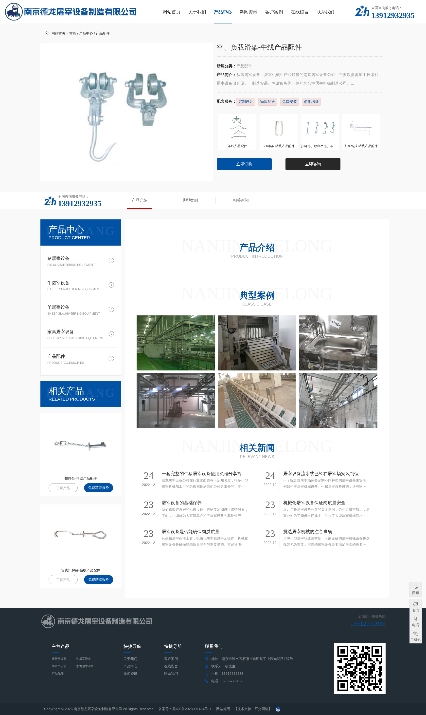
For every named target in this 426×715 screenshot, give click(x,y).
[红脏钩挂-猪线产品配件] (361, 128)
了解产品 (63, 488)
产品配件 (103, 33)
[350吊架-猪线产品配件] (279, 128)
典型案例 (190, 200)
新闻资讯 (248, 11)
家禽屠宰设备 (85, 666)
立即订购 (244, 164)
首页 (72, 33)
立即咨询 (313, 164)
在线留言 (300, 11)
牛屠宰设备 (83, 658)
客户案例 (274, 11)
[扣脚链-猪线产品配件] (80, 443)
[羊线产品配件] (237, 128)
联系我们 (325, 11)
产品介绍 (139, 200)
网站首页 (171, 11)
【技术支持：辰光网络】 (253, 709)
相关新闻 (241, 200)
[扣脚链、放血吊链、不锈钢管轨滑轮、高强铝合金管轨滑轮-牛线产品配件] (320, 128)
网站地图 (223, 709)
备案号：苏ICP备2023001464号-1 (185, 709)
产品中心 (223, 11)
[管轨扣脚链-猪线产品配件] (80, 534)
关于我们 (197, 11)
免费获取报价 (98, 488)
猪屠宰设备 (59, 658)
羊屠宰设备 (59, 666)
